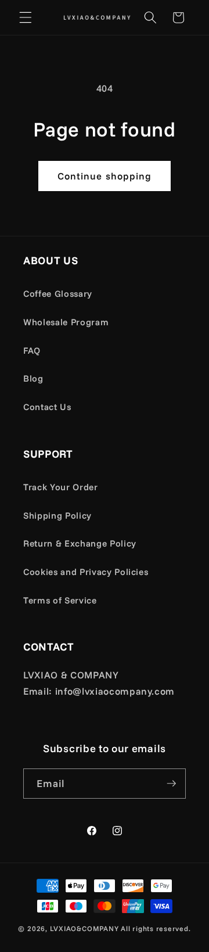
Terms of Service (60, 600)
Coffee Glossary (57, 293)
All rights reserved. (155, 928)
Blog (33, 378)
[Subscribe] (171, 783)
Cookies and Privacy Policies (85, 571)
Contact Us (47, 406)
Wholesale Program (66, 322)
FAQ (32, 350)
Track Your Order (60, 487)
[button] (25, 17)
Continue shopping (104, 176)
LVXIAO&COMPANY (84, 928)
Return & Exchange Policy (79, 543)
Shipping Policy (57, 515)
